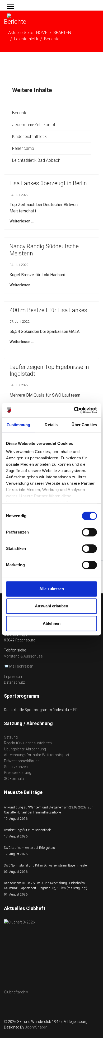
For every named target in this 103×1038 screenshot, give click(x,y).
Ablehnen (51, 623)
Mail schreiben (21, 666)
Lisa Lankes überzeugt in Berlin (48, 183)
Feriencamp (23, 148)
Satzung (11, 737)
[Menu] (10, 6)
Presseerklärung (17, 772)
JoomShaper (36, 1027)
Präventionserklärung (22, 761)
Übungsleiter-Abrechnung (25, 749)
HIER (74, 710)
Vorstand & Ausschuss (23, 656)
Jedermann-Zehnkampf (33, 124)
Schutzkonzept (16, 767)
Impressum (13, 676)
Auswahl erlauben (51, 606)
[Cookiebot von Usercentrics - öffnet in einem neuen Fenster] (74, 410)
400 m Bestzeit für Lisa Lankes (48, 310)
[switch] (89, 532)
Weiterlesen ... (22, 221)
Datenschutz (14, 682)
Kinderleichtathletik (29, 136)
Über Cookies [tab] (84, 424)
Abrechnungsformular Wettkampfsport (36, 755)
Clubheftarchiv (16, 992)
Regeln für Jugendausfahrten (28, 743)
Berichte (19, 112)
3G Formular (14, 779)
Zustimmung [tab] (18, 424)
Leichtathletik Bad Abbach (36, 160)
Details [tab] (51, 424)
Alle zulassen (51, 589)
